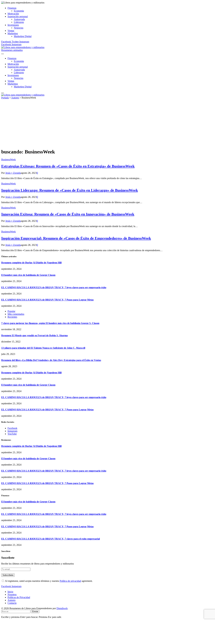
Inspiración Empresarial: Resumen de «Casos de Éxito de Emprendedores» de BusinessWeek (76, 238)
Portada (5, 97)
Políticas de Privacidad (19, 597)
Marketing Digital (22, 36)
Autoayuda (19, 19)
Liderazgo (19, 22)
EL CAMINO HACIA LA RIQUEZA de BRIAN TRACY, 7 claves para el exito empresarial (50, 538)
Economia (19, 10)
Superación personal (18, 16)
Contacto (12, 603)
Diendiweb (62, 608)
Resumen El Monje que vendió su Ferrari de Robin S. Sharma (34, 335)
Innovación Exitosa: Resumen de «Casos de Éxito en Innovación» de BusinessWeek (67, 214)
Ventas (11, 30)
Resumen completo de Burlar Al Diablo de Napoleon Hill (31, 262)
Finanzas (12, 8)
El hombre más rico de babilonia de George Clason (28, 275)
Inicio (10, 591)
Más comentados (16, 314)
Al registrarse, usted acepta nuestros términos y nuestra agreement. (48, 581)
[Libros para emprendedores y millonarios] (22, 47)
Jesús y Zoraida (13, 173)
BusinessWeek (8, 159)
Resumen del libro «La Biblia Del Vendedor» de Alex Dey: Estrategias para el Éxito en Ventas (51, 360)
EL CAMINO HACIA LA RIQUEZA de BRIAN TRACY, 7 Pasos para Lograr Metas (47, 299)
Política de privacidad (70, 581)
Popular (11, 311)
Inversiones (13, 25)
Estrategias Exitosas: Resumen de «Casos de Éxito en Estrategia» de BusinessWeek (68, 166)
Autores (15, 97)
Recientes (12, 317)
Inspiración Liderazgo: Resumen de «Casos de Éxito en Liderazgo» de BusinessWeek (69, 190)
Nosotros (12, 594)
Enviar (35, 611)
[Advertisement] (107, 124)
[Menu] (2, 53)
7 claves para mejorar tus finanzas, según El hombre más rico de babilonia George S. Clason (50, 323)
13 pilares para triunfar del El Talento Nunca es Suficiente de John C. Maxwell (43, 348)
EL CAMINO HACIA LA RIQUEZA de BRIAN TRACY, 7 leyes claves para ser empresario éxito (53, 287)
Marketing (13, 33)
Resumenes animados (12, 50)
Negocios (18, 27)
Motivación (13, 13)
